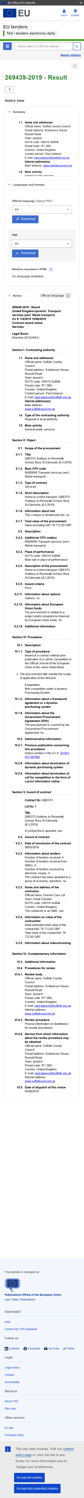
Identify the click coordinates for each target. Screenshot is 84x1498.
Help (7, 1321)
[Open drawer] (9, 89)
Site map (10, 1408)
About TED (11, 1401)
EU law (9, 1427)
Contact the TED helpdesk (21, 1329)
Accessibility (12, 1382)
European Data (14, 1435)
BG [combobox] (17, 243)
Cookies (10, 1374)
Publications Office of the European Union (33, 1294)
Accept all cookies (29, 1477)
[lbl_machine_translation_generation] (51, 269)
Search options (71, 55)
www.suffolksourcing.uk (57, 165)
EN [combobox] (17, 209)
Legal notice (12, 1367)
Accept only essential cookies (37, 1488)
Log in (64, 15)
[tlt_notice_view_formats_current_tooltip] (68, 296)
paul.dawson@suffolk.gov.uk (51, 157)
